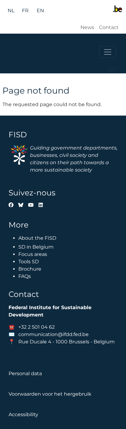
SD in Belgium (36, 247)
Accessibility (23, 414)
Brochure (29, 269)
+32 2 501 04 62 (36, 327)
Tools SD (28, 261)
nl (11, 10)
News (87, 27)
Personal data (25, 373)
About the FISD (37, 238)
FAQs (24, 276)
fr (25, 10)
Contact (109, 27)
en (40, 10)
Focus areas (32, 254)
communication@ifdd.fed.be (53, 334)
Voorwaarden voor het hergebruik (50, 394)
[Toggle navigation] (107, 52)
